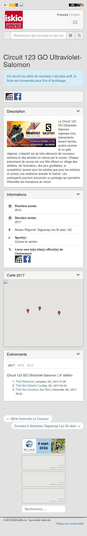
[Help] (70, 35)
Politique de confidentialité (70, 523)
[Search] (79, 35)
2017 (11, 365)
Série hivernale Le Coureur (28, 418)
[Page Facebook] (18, 96)
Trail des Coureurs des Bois (33, 389)
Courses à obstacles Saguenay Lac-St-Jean (47, 426)
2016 (21, 365)
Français (62, 15)
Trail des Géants (26, 385)
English (75, 14)
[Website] (9, 96)
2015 (30, 365)
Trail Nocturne (24, 381)
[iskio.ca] (14, 15)
